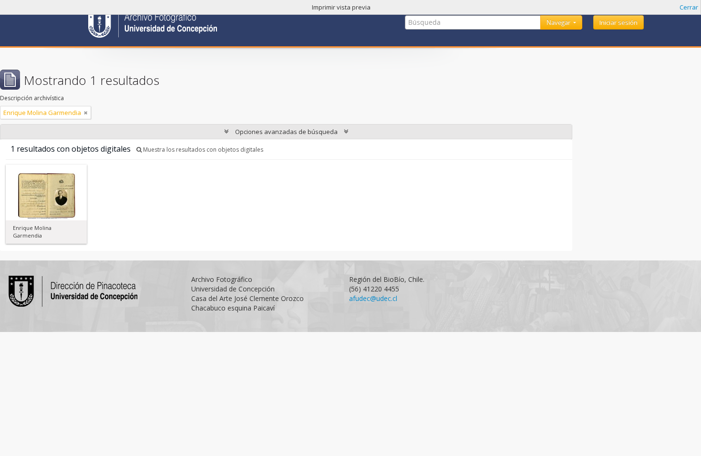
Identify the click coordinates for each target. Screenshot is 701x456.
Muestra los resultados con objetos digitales (202, 149)
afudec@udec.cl (373, 298)
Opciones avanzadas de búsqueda (286, 131)
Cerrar (689, 7)
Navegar (559, 22)
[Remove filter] (86, 112)
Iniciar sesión (618, 22)
